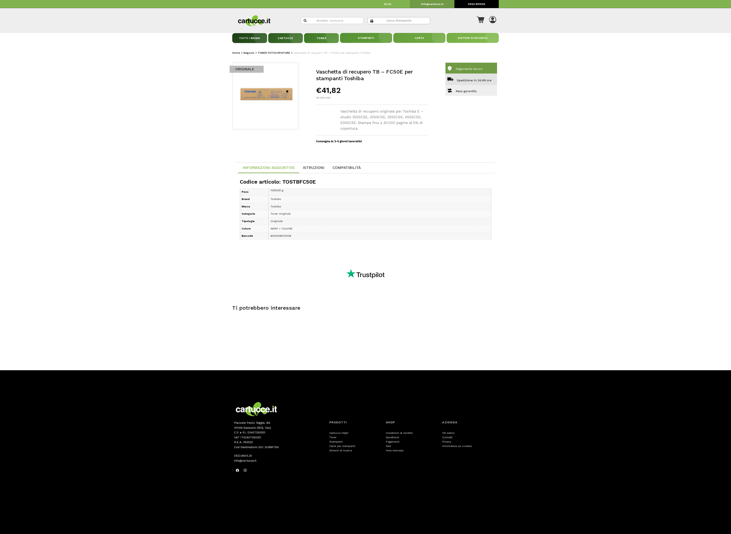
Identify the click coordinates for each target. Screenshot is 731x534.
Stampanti (336, 441)
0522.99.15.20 (243, 455)
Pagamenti (392, 441)
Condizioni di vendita (399, 432)
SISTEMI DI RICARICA (473, 37)
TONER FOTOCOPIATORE (274, 52)
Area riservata (394, 450)
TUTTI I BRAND (249, 38)
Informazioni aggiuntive (269, 167)
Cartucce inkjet (338, 432)
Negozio (248, 52)
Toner (333, 437)
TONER (321, 38)
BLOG (387, 4)
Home (236, 52)
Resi (388, 446)
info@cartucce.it (432, 4)
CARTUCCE (285, 38)
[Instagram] (245, 470)
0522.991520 (476, 4)
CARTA (419, 37)
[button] (480, 20)
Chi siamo (448, 432)
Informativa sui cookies (457, 446)
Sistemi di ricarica (340, 450)
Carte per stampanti (342, 446)
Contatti (447, 437)
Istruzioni (313, 167)
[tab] (268, 168)
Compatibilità (347, 167)
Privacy (446, 441)
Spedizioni (392, 437)
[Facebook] (237, 470)
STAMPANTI (366, 37)
